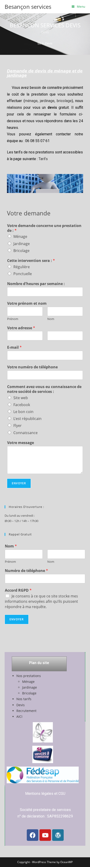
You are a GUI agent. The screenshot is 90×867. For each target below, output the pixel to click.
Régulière (21, 266)
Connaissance (25, 432)
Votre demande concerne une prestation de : (44, 228)
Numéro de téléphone (26, 570)
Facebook (21, 404)
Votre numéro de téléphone (32, 367)
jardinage (47, 101)
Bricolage (21, 250)
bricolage (64, 101)
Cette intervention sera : (31, 260)
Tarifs (43, 159)
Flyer (17, 425)
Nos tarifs (23, 699)
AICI (19, 716)
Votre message (20, 442)
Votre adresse (21, 328)
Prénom (12, 319)
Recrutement (26, 711)
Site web (20, 397)
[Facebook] (32, 835)
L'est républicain (27, 418)
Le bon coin (23, 411)
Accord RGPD (18, 590)
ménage (31, 101)
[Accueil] (39, 43)
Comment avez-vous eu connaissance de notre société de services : (44, 389)
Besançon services (28, 6)
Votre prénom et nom (27, 303)
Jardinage (21, 243)
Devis (48, 43)
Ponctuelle (22, 273)
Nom (50, 319)
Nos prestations (28, 676)
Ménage (20, 236)
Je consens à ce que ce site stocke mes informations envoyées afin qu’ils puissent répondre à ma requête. (41, 601)
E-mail (14, 347)
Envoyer (19, 483)
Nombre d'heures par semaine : (36, 283)
